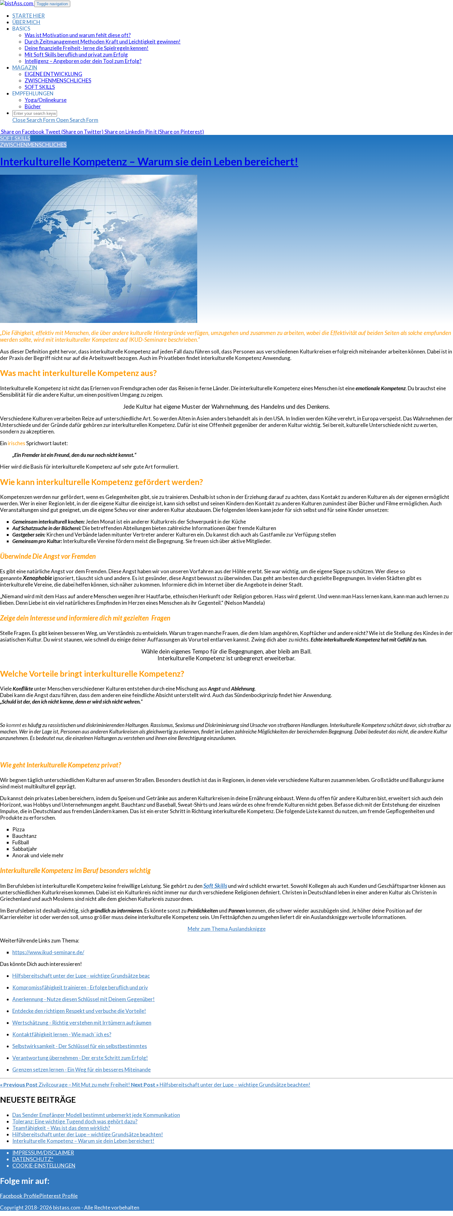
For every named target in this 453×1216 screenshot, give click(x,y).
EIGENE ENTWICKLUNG (53, 74)
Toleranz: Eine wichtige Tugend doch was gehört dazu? (74, 1121)
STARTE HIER (28, 15)
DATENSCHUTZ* (32, 1159)
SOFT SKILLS (40, 87)
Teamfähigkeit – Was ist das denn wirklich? (61, 1128)
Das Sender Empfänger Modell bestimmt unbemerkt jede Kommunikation (96, 1115)
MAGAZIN (24, 67)
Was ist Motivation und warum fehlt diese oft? (78, 35)
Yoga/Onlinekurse (46, 100)
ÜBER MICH (26, 22)
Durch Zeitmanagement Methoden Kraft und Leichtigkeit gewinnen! (103, 41)
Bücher (33, 106)
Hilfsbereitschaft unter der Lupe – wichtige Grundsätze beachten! (87, 1134)
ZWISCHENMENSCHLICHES (58, 80)
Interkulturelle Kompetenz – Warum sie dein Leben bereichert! (149, 161)
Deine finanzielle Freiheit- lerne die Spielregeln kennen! (87, 48)
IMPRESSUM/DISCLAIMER (43, 1152)
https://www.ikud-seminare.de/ (48, 952)
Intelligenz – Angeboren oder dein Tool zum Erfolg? (83, 61)
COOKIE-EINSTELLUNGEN (44, 1165)
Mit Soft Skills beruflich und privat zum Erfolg (76, 54)
